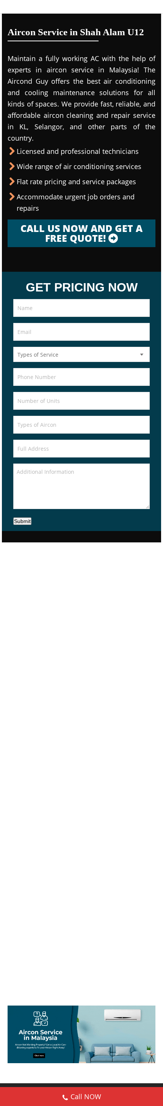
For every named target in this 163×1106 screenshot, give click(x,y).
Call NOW (86, 1096)
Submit (22, 521)
